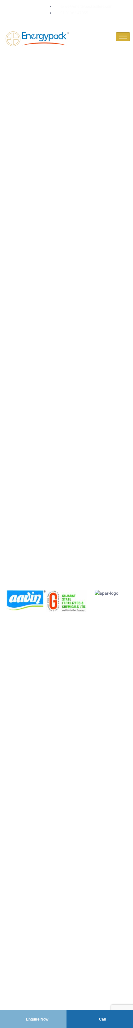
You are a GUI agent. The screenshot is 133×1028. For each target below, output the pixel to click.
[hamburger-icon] (123, 36)
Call (102, 1019)
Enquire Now (36, 1019)
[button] (12, 601)
